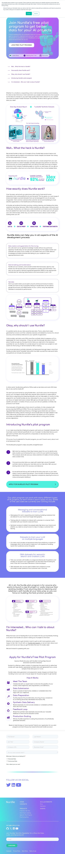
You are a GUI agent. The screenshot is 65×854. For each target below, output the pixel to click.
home (22, 802)
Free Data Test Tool (25, 810)
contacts (23, 804)
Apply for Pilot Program (26, 815)
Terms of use (32, 851)
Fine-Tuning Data (24, 817)
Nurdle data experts (34, 643)
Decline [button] (36, 13)
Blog (41, 804)
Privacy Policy (16, 851)
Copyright (8, 851)
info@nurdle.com (13, 825)
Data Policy (25, 851)
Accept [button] (28, 13)
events (42, 808)
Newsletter (43, 806)
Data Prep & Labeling (25, 813)
